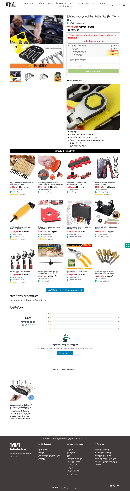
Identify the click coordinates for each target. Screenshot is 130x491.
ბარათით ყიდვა (76, 55)
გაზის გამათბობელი (74, 459)
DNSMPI (98, 465)
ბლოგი (41, 452)
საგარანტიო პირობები (103, 452)
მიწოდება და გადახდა (103, 456)
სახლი (50, 3)
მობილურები (61, 3)
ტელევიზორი (72, 474)
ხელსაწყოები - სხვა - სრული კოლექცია (63, 290)
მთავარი (46, 438)
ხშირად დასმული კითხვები (105, 459)
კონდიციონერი (72, 465)
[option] (14, 77)
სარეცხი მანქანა (73, 471)
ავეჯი (94, 3)
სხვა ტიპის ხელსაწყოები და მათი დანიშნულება (21, 406)
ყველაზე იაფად (64, 6)
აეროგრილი (71, 452)
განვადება (74, 49)
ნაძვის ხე (70, 449)
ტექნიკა (41, 3)
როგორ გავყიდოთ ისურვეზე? (106, 462)
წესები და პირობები (102, 449)
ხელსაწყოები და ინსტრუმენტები (33, 300)
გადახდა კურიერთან (78, 46)
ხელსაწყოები (29, 3)
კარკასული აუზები (74, 462)
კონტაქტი (42, 459)
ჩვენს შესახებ (43, 449)
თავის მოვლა (83, 3)
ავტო (72, 3)
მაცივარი (70, 468)
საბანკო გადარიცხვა (78, 52)
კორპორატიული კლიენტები (49, 456)
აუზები (103, 3)
